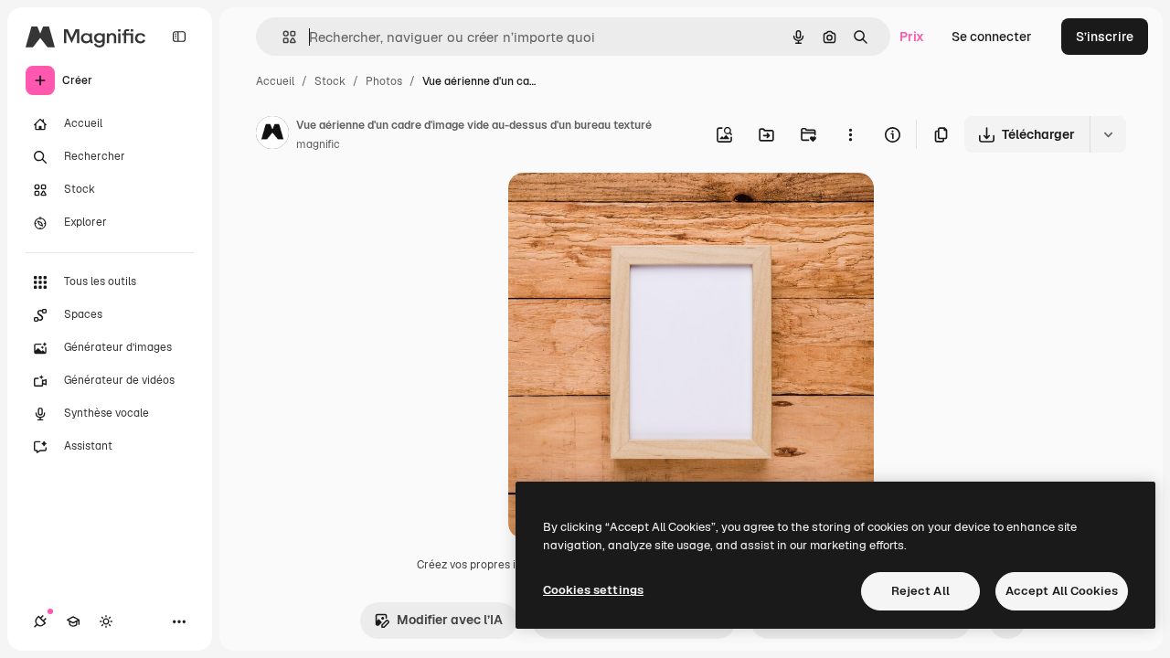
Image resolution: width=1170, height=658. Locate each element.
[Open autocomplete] (282, 37)
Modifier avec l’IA (450, 619)
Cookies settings (593, 590)
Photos (384, 81)
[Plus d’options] (850, 134)
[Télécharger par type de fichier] (1108, 134)
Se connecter (992, 36)
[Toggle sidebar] (179, 36)
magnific (318, 144)
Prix (911, 36)
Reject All (920, 591)
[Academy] (73, 621)
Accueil (275, 81)
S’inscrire (1104, 36)
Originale (629, 208)
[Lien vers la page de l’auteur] (272, 135)
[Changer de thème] (106, 621)
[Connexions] (40, 621)
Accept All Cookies (1061, 591)
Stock (330, 81)
